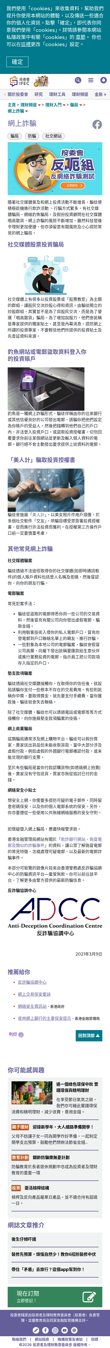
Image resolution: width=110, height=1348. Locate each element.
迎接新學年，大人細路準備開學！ (63, 1127)
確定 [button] (17, 61)
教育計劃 (20, 1157)
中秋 (16, 1102)
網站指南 (42, 1339)
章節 (80, 37)
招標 (94, 1339)
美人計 (38, 514)
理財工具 (57, 94)
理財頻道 (80, 94)
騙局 (74, 104)
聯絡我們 (19, 1339)
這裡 (26, 44)
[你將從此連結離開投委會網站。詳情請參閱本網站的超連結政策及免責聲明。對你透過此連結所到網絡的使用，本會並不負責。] (55, 917)
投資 (16, 1188)
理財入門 (53, 104)
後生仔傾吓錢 (24, 1239)
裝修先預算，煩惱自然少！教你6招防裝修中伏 (54, 1254)
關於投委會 (18, 94)
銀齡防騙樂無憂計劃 (51, 1157)
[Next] (104, 94)
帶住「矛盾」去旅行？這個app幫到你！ (48, 1269)
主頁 (12, 104)
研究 (39, 94)
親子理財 (20, 1127)
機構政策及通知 (71, 1339)
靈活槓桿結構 (37, 1188)
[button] (78, 80)
